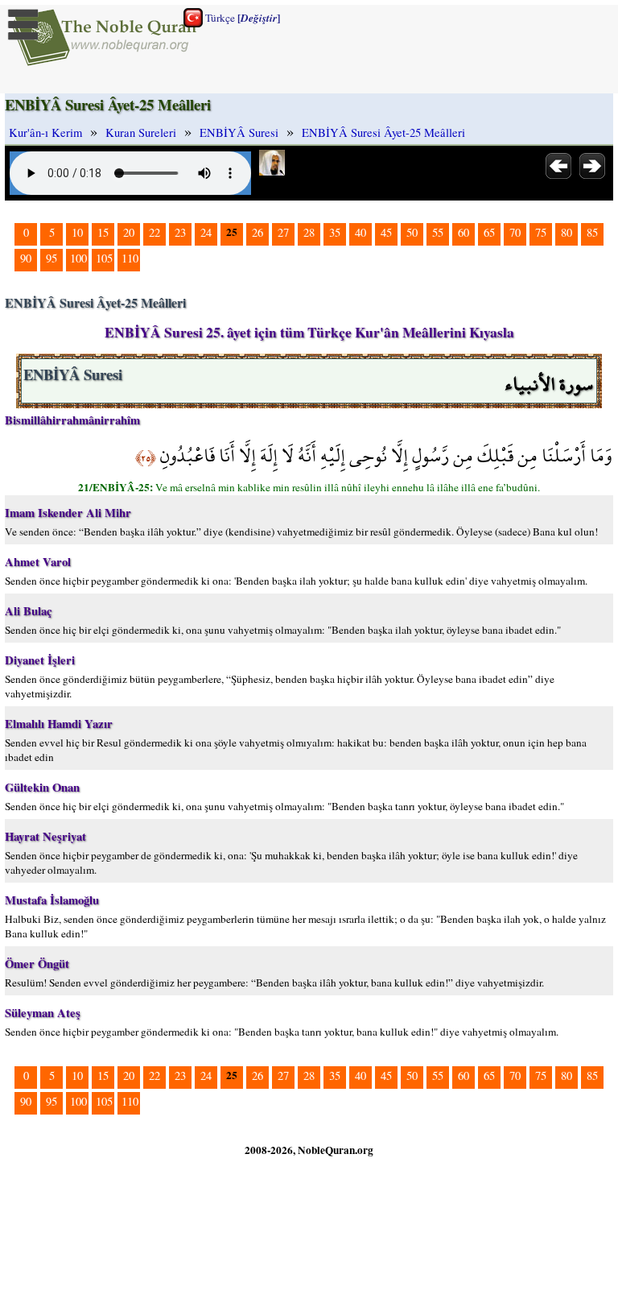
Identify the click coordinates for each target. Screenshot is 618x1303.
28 (309, 232)
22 (154, 232)
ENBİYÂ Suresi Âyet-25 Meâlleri (383, 132)
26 (257, 232)
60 (463, 232)
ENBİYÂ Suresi (239, 132)
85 (592, 232)
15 (103, 232)
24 (206, 232)
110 (130, 258)
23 (180, 232)
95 (51, 258)
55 (437, 232)
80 (566, 232)
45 (386, 232)
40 (360, 232)
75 (540, 232)
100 (78, 258)
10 (77, 232)
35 (334, 232)
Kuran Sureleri (140, 132)
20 (128, 232)
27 (283, 232)
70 (515, 232)
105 (104, 258)
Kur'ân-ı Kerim (45, 132)
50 (412, 232)
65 (489, 232)
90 (25, 258)
